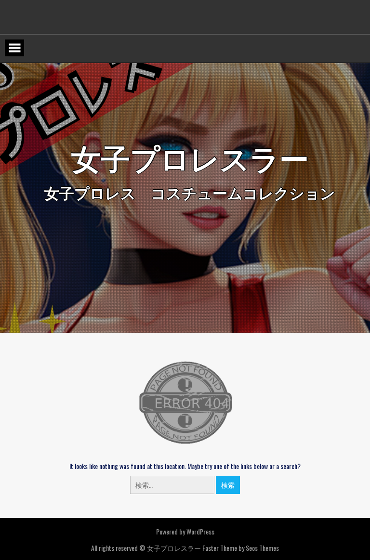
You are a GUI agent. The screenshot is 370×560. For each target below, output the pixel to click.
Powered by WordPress (185, 531)
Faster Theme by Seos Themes (240, 548)
